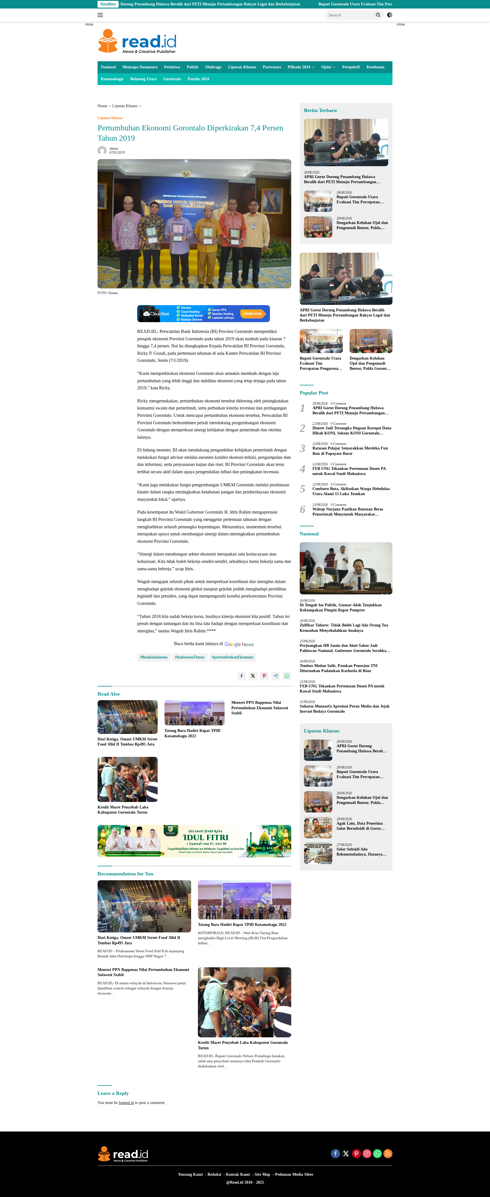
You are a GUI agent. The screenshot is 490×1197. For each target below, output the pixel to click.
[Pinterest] (356, 1154)
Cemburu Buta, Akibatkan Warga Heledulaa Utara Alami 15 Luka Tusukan (351, 491)
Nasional (108, 67)
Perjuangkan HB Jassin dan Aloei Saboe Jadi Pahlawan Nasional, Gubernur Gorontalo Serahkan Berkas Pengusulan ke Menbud (344, 648)
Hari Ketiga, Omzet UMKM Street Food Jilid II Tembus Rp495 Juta (127, 741)
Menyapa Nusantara (139, 67)
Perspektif (351, 67)
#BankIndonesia (154, 657)
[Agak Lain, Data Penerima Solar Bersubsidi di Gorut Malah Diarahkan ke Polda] (318, 827)
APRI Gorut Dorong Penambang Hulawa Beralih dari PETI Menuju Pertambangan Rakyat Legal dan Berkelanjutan (148, 4)
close (89, 24)
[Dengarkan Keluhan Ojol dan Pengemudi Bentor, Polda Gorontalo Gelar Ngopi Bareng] (318, 227)
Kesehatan (376, 67)
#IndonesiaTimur (189, 657)
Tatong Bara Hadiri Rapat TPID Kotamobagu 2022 (192, 733)
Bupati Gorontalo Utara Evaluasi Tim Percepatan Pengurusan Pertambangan (334, 4)
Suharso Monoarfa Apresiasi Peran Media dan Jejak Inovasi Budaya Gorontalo (345, 708)
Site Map (262, 1174)
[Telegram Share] (275, 676)
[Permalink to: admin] (102, 150)
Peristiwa (172, 67)
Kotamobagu (112, 79)
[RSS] (387, 1154)
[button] (378, 14)
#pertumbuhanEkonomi (232, 657)
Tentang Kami (190, 1174)
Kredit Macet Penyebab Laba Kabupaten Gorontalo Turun (123, 809)
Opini (326, 67)
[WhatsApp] (377, 1154)
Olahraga (213, 67)
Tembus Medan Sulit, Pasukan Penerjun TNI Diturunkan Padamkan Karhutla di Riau (338, 668)
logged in (126, 1103)
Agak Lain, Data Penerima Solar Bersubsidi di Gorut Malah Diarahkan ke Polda (360, 826)
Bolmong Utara (143, 79)
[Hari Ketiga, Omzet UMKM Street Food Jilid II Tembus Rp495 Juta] (128, 717)
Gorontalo (172, 79)
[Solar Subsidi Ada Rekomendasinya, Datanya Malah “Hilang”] (318, 853)
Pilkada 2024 (299, 67)
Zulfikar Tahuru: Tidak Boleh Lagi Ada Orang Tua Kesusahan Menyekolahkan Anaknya (344, 628)
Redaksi (214, 1174)
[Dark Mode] (389, 15)
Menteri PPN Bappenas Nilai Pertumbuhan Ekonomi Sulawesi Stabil (259, 707)
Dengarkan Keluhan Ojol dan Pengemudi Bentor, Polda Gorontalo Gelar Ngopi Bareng (362, 226)
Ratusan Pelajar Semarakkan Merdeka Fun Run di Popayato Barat (350, 451)
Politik (192, 67)
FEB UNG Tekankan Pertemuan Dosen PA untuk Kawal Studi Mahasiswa (349, 471)
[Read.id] (137, 41)
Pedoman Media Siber (294, 1174)
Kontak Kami (238, 1174)
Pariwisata (272, 67)
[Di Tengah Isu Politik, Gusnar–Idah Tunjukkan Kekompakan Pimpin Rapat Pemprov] (346, 568)
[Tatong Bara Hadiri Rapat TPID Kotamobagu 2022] (194, 712)
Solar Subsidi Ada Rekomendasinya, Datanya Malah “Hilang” (360, 852)
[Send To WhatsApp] (287, 676)
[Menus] (101, 15)
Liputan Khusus (242, 67)
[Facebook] (335, 1154)
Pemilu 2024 (198, 79)
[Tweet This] (253, 676)
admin (113, 149)
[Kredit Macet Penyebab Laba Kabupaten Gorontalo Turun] (128, 779)
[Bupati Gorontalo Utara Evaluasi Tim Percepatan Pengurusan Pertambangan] (318, 201)
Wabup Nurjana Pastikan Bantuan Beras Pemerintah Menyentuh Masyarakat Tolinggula (347, 512)
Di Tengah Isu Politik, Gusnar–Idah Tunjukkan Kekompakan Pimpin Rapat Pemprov (341, 607)
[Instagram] (366, 1154)
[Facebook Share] (241, 676)
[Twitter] (345, 1154)
